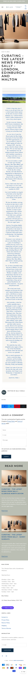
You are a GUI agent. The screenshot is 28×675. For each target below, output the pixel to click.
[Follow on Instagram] (6, 656)
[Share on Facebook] (5, 406)
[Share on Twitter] (11, 406)
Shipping (4, 625)
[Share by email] (23, 406)
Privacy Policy (11, 421)
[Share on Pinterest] (17, 406)
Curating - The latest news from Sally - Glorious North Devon (13, 491)
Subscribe (7, 650)
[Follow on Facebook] (2, 656)
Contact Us (5, 617)
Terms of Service (6, 628)
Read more (5, 511)
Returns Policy (6, 623)
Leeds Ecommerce (18, 660)
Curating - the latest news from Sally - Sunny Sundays (13, 537)
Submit (6, 456)
